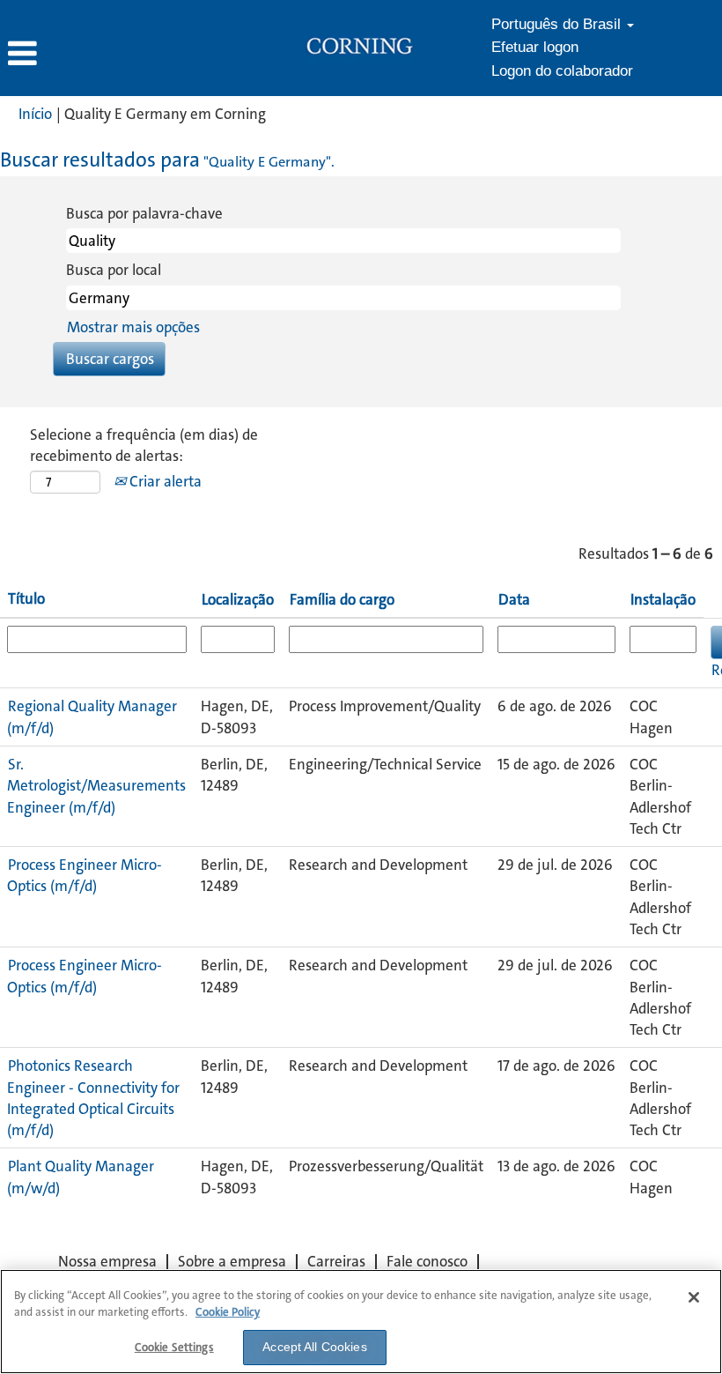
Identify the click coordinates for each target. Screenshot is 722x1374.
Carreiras (336, 1261)
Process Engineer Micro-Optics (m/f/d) (84, 875)
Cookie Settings (174, 1347)
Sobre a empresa (232, 1261)
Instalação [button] (663, 599)
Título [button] (26, 598)
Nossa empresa (107, 1261)
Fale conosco (427, 1261)
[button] (120, 54)
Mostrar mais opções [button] (133, 327)
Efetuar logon (534, 47)
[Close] (693, 1297)
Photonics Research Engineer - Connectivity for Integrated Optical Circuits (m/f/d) (93, 1098)
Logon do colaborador (562, 71)
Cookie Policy (227, 1311)
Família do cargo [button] (342, 599)
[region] (361, 1321)
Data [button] (514, 599)
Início (35, 113)
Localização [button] (238, 599)
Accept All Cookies (314, 1347)
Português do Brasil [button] (558, 24)
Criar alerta (164, 481)
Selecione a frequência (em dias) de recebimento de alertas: (144, 445)
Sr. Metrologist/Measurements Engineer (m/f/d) (96, 785)
